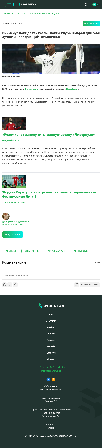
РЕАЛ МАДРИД (57, 251)
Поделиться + (91, 23)
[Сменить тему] (96, 4)
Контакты (51, 424)
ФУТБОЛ (11, 251)
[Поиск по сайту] (86, 4)
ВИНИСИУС (81, 251)
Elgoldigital (72, 89)
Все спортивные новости (37, 13)
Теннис (51, 333)
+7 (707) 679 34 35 (51, 367)
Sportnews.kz (32, 89)
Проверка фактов (51, 412)
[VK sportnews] (48, 379)
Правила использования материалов (51, 409)
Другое (51, 359)
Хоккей (51, 339)
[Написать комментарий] (51, 276)
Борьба (51, 346)
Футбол (56, 13)
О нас (51, 427)
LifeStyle (51, 352)
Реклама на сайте (51, 416)
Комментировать (89, 284)
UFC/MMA (51, 320)
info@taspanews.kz (51, 370)
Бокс (51, 314)
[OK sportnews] (54, 379)
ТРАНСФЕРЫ (32, 251)
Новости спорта (12, 13)
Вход (97, 262)
